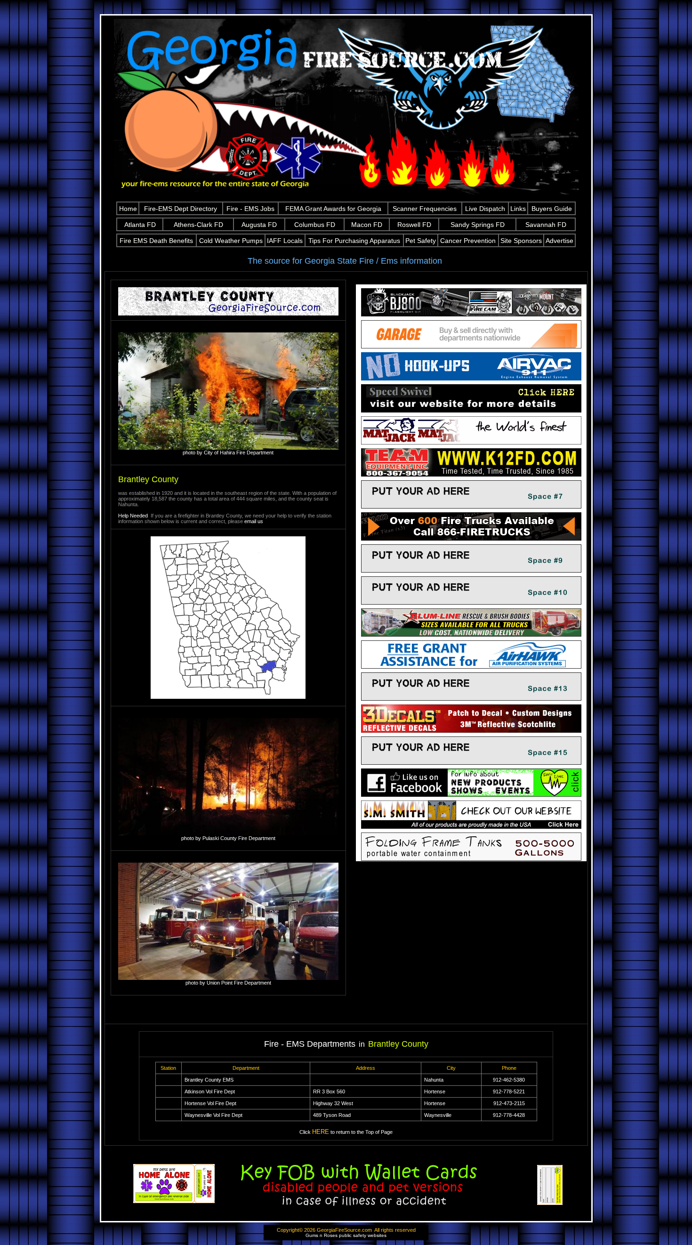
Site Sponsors (521, 240)
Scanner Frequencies (425, 208)
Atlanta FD (140, 224)
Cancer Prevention (468, 240)
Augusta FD (259, 224)
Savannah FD (545, 224)
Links (518, 208)
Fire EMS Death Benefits (156, 240)
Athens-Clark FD (198, 224)
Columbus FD (314, 224)
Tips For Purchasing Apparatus (354, 240)
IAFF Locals (285, 240)
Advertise (559, 240)
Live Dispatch (485, 208)
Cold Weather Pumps (231, 240)
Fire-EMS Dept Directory (180, 208)
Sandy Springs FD (478, 224)
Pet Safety (420, 240)
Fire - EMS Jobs (250, 208)
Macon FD (366, 224)
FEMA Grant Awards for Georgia (333, 208)
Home (128, 208)
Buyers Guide (551, 208)
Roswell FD (414, 224)
